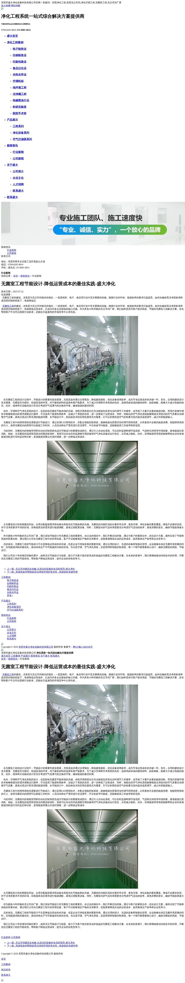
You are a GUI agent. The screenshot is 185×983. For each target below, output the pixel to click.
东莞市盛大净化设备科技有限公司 (35, 647)
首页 (15, 276)
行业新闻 (18, 152)
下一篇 (42, 572)
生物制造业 (19, 55)
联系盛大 (18, 190)
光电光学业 (19, 74)
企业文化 (18, 177)
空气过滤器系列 (22, 139)
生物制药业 (12, 583)
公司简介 (18, 171)
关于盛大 (12, 164)
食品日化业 (19, 68)
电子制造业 (19, 48)
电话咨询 (5, 969)
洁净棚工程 (19, 94)
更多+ (10, 595)
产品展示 (12, 119)
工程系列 (18, 126)
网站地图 (15, 5)
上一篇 (41, 569)
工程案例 (5, 577)
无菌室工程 (8, 306)
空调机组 (18, 81)
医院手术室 (19, 113)
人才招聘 (18, 184)
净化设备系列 (21, 132)
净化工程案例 (15, 42)
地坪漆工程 (19, 87)
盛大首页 (12, 35)
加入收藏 (5, 5)
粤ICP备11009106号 (83, 647)
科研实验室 (19, 106)
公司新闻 (18, 158)
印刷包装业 (19, 61)
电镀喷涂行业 (21, 100)
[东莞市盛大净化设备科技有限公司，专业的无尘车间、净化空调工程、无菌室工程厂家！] (2, 9)
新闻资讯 (12, 145)
